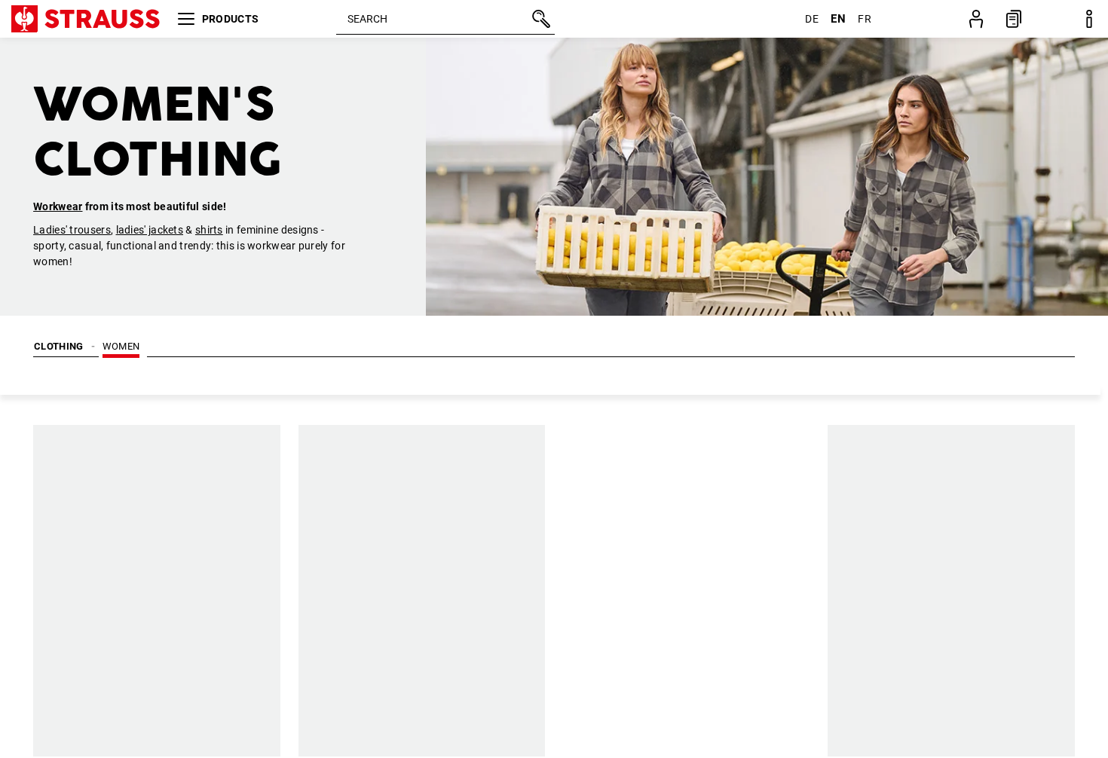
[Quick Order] (1013, 19)
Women (121, 346)
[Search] (540, 19)
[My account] (976, 19)
